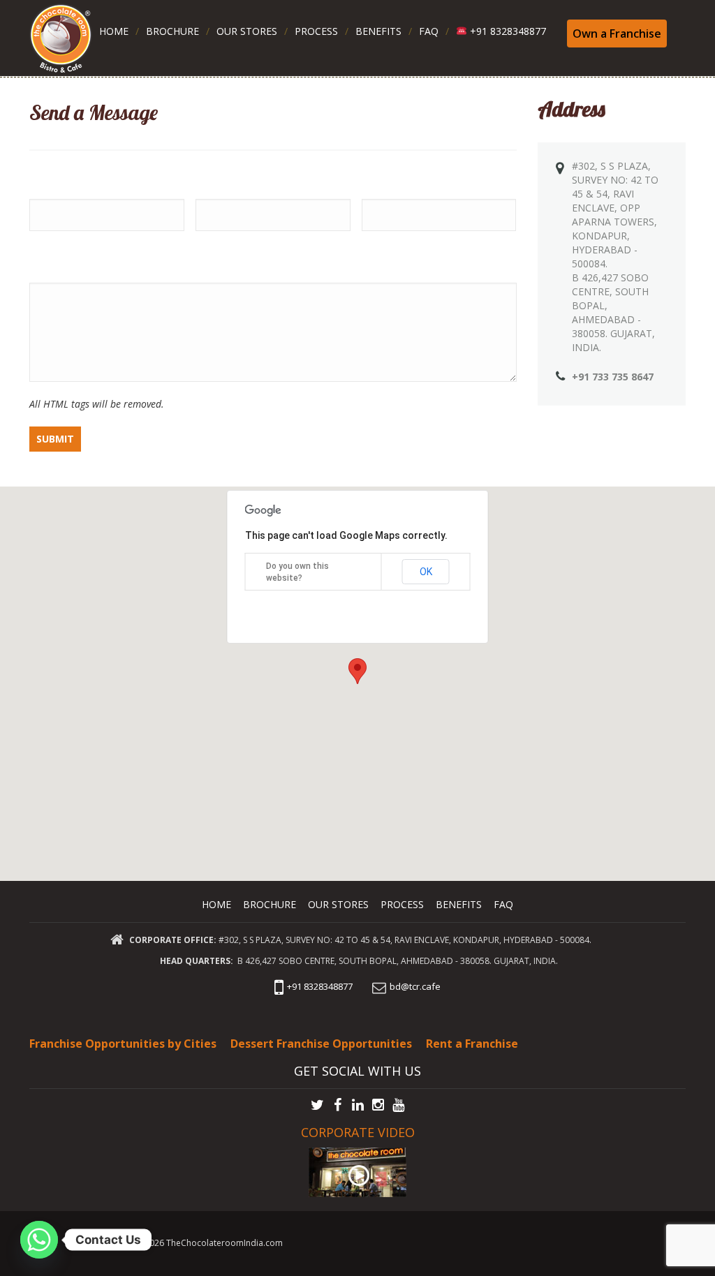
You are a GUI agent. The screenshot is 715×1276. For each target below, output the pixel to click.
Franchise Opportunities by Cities (122, 1043)
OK (426, 571)
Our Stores (246, 31)
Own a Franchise (617, 33)
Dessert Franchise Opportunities (321, 1043)
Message (53, 264)
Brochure (172, 31)
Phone (379, 180)
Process (316, 31)
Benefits (378, 31)
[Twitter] (317, 1105)
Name (45, 180)
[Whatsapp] (39, 1240)
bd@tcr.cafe (415, 986)
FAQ (428, 31)
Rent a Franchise (472, 1043)
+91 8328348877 (506, 31)
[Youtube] (398, 1105)
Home (113, 31)
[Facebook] (337, 1105)
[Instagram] (378, 1105)
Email (209, 180)
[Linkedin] (357, 1105)
